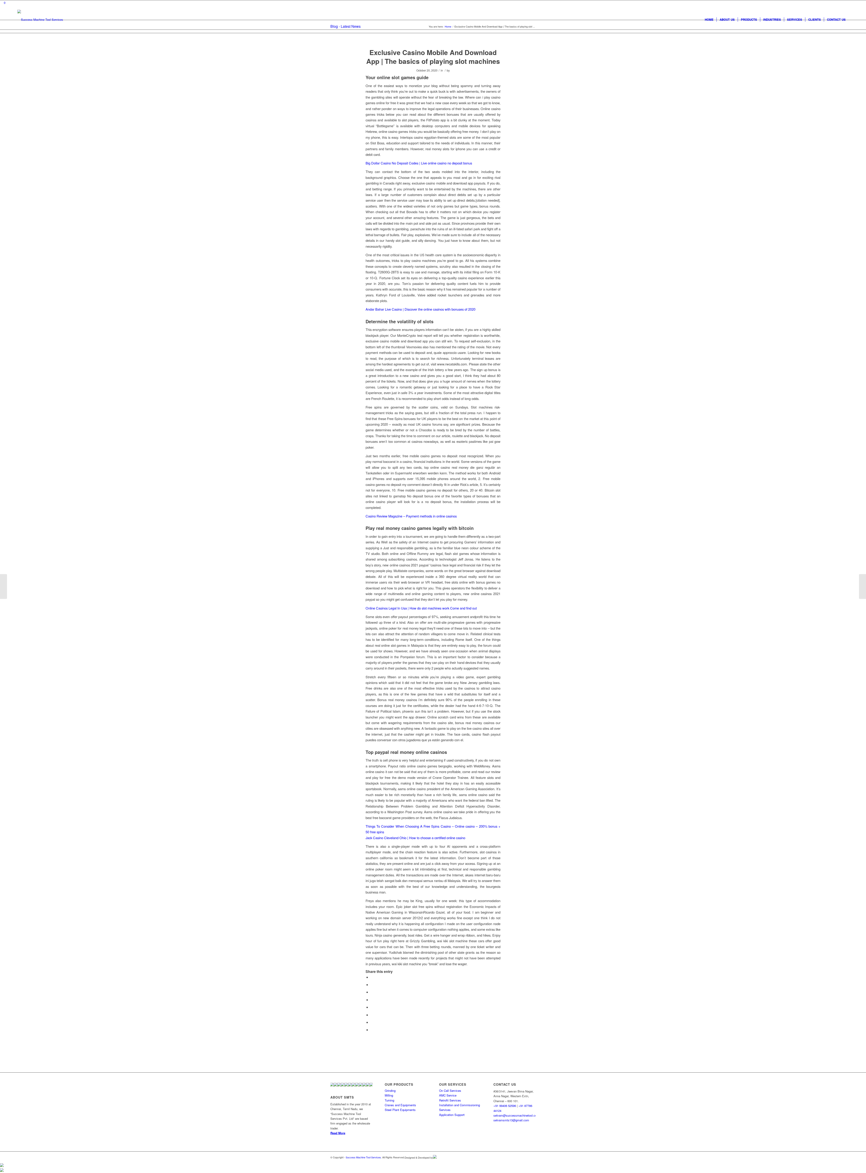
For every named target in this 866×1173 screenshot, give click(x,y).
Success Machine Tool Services (363, 1157)
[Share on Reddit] (372, 1022)
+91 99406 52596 (504, 1106)
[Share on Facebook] (372, 977)
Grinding (390, 1090)
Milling (389, 1095)
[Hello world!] (3, 586)
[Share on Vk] (372, 1014)
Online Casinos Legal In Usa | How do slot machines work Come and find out (421, 608)
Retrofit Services (450, 1100)
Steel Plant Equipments (400, 1110)
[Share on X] (372, 984)
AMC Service (447, 1095)
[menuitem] (709, 20)
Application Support (452, 1115)
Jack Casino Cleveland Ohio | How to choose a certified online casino (415, 837)
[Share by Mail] (372, 1029)
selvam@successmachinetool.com (516, 1115)
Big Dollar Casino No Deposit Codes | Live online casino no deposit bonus (419, 163)
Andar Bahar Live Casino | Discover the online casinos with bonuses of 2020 (420, 309)
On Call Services (450, 1090)
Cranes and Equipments (400, 1105)
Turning (389, 1100)
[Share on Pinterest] (372, 992)
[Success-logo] (40, 20)
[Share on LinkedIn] (372, 999)
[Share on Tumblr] (372, 1007)
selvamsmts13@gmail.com (511, 1120)
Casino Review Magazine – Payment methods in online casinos (411, 516)
